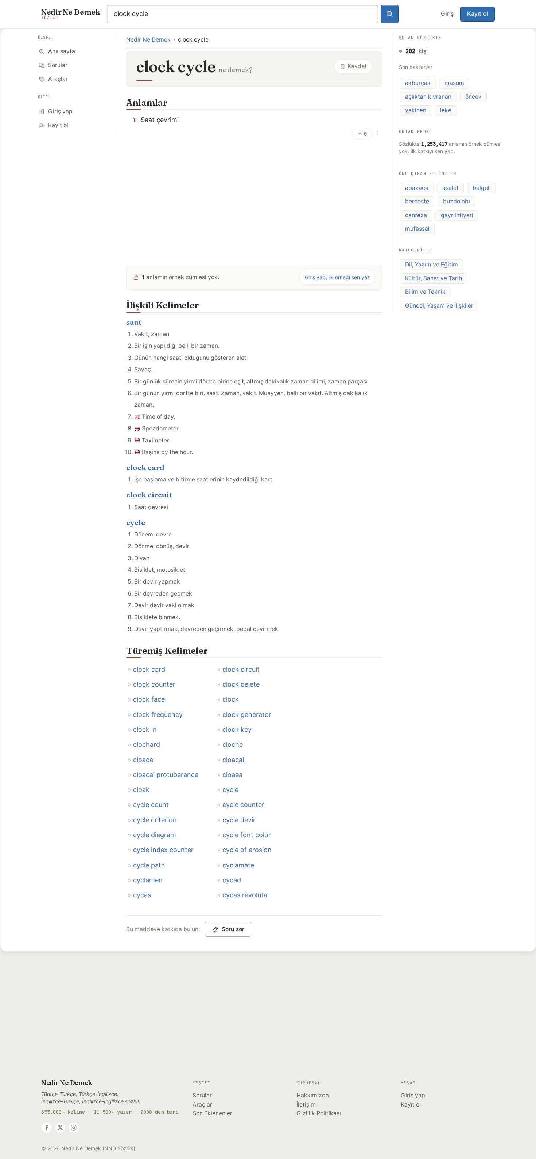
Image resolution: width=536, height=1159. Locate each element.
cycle (135, 522)
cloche (232, 744)
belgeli (482, 187)
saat (133, 322)
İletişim (306, 1104)
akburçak (418, 82)
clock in (145, 729)
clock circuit (149, 494)
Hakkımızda (312, 1095)
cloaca (143, 760)
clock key (237, 729)
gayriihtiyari (457, 215)
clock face (149, 699)
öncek (473, 96)
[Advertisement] (254, 204)
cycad (231, 880)
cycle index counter (163, 850)
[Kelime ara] (390, 14)
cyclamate (238, 865)
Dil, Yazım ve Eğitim (431, 264)
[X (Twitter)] (60, 1127)
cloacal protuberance (165, 774)
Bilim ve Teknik (425, 291)
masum (454, 82)
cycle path (149, 865)
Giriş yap (413, 1095)
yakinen (415, 110)
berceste (417, 201)
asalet (450, 187)
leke (445, 110)
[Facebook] (46, 1127)
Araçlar (202, 1104)
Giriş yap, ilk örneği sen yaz (337, 277)
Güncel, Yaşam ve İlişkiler (439, 305)
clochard (146, 744)
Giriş (447, 13)
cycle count (151, 804)
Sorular (202, 1095)
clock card (145, 467)
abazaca (416, 187)
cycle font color (246, 835)
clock (230, 699)
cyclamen (148, 880)
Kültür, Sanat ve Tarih (433, 277)
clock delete (241, 684)
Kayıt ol (477, 13)
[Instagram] (73, 1127)
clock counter (154, 684)
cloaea (232, 774)
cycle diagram (154, 835)
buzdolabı (456, 201)
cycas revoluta (244, 895)
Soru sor (233, 929)
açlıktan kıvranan (428, 96)
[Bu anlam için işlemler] (377, 133)
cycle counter (243, 804)
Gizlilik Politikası (318, 1113)
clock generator (246, 714)
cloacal (233, 760)
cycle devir (239, 820)
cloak (141, 789)
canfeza (416, 215)
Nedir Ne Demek (148, 39)
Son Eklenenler (212, 1113)
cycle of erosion (247, 850)
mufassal (417, 228)
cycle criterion (155, 820)
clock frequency (158, 714)
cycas (142, 895)
